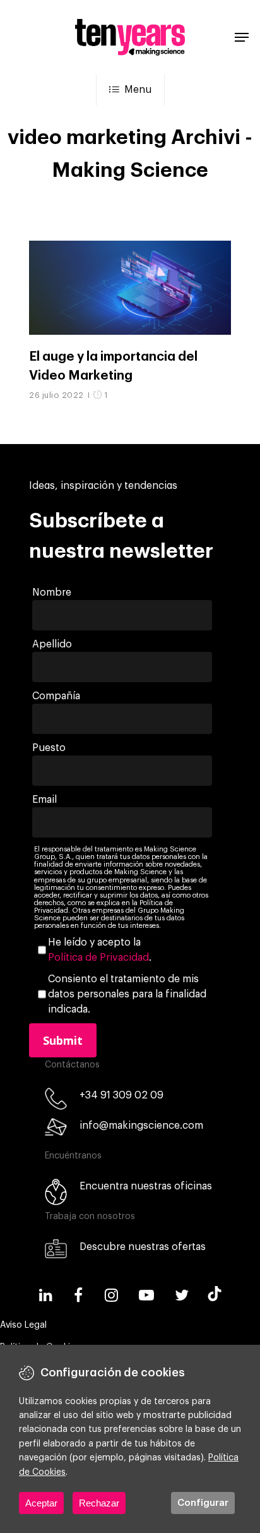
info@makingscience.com (141, 1126)
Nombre (51, 592)
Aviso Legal (23, 1325)
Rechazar (99, 1503)
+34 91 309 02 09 (121, 1095)
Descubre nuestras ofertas (143, 1247)
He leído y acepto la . (99, 950)
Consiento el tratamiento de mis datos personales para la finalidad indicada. (127, 994)
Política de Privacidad (98, 958)
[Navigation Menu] (242, 37)
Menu (137, 90)
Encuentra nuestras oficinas (146, 1186)
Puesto (49, 748)
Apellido (52, 644)
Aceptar (41, 1503)
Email (44, 800)
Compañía (56, 696)
